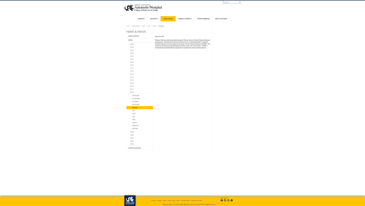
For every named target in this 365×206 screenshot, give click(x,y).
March (134, 123)
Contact (178, 200)
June (133, 113)
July (133, 110)
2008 (132, 135)
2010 (149, 26)
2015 (132, 77)
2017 (132, 71)
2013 (132, 83)
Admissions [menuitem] (154, 19)
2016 (132, 74)
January (135, 128)
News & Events (136, 26)
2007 (132, 138)
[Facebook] (222, 201)
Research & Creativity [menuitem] (185, 19)
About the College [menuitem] (221, 19)
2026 (132, 44)
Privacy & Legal (171, 200)
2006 (132, 141)
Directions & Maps (185, 200)
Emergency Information (196, 200)
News (143, 26)
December (135, 96)
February (135, 125)
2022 (132, 56)
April (133, 119)
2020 (132, 62)
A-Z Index (153, 200)
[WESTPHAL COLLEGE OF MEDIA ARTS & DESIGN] (143, 11)
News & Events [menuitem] (168, 19)
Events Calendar (134, 148)
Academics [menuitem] (141, 19)
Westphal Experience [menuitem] (203, 19)
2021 (132, 59)
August (154, 26)
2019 (132, 65)
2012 (132, 86)
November (136, 98)
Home (128, 26)
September (135, 104)
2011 (132, 89)
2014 (132, 80)
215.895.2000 (199, 204)
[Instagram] (228, 201)
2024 (132, 50)
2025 (132, 47)
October (135, 102)
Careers (165, 200)
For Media (159, 200)
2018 (132, 68)
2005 (132, 144)
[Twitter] (225, 201)
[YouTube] (231, 201)
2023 (132, 53)
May (133, 116)
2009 (132, 132)
